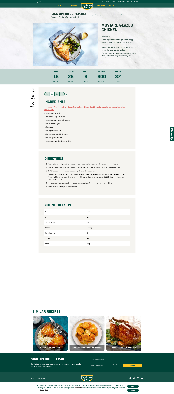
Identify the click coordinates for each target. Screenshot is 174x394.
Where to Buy (105, 1)
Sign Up (132, 365)
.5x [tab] (47, 94)
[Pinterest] (130, 378)
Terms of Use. (99, 365)
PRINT (33, 91)
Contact (129, 1)
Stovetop (122, 53)
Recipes (60, 5)
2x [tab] (57, 94)
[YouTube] (142, 378)
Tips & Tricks (72, 5)
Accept (133, 386)
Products (112, 5)
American (116, 53)
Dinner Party (114, 55)
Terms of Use (78, 387)
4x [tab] (62, 94)
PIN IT (33, 99)
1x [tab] (52, 94)
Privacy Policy (44, 390)
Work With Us (122, 1)
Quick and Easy (123, 55)
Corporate (114, 1)
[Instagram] (138, 378)
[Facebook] (134, 378)
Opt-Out (133, 390)
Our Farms (101, 5)
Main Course (108, 53)
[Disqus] (87, 277)
